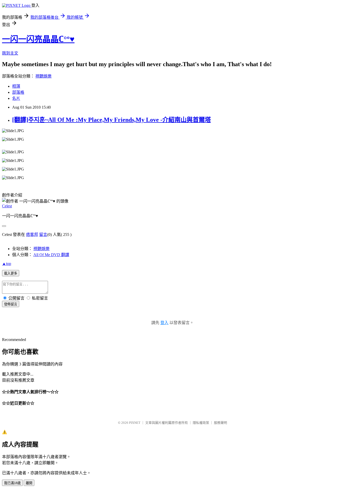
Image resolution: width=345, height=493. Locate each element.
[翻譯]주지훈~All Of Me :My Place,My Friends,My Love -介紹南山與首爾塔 (111, 119)
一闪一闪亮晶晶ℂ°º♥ (38, 39)
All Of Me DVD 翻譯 (51, 255)
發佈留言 (10, 304)
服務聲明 (220, 423)
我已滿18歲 (12, 483)
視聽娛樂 (43, 76)
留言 (43, 234)
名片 (16, 98)
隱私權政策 (201, 423)
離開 (29, 483)
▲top (6, 263)
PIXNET (134, 423)
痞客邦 (32, 234)
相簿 (16, 86)
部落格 (18, 92)
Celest (7, 206)
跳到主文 (10, 53)
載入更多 (10, 273)
